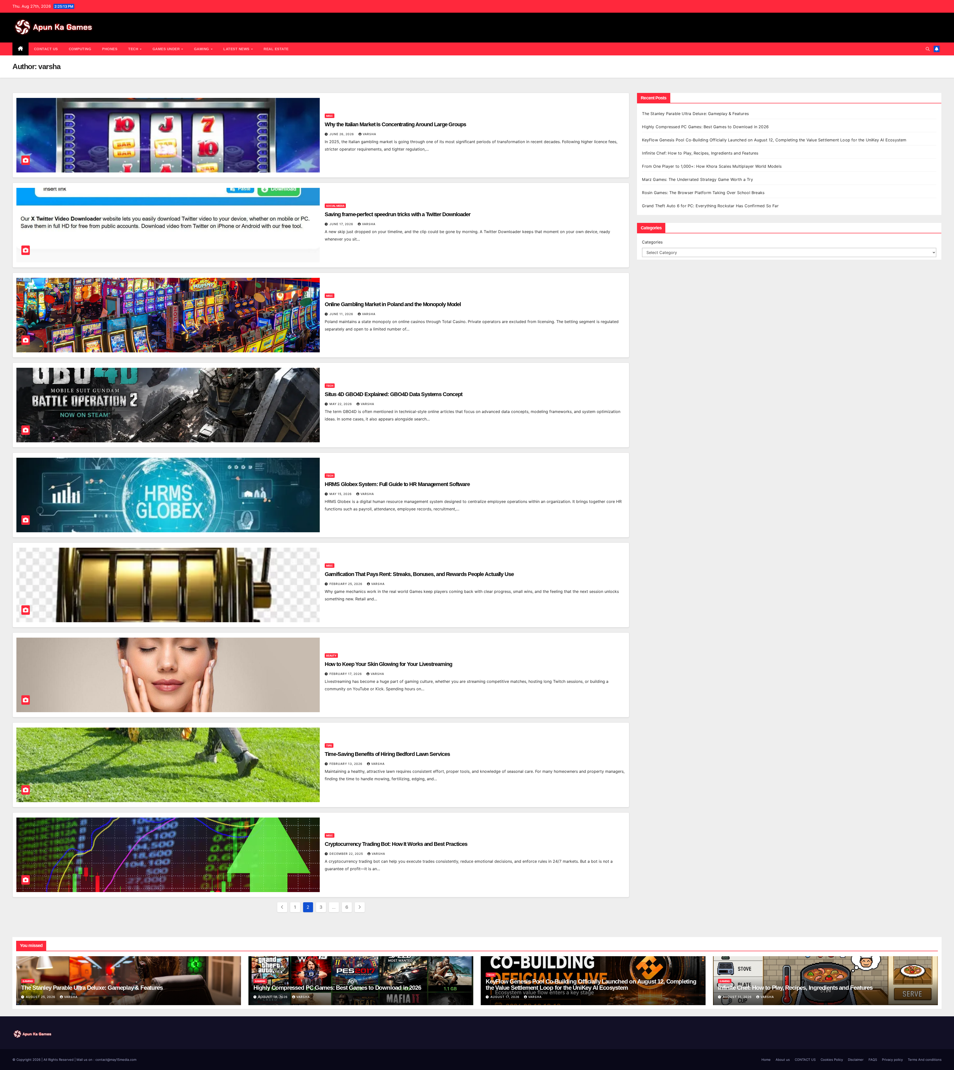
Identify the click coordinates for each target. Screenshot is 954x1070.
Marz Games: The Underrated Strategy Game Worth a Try (697, 179)
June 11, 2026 (341, 314)
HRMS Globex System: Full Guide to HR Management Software (398, 484)
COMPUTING (80, 49)
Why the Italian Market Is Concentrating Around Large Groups (395, 124)
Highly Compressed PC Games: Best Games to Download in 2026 (706, 126)
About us (783, 1060)
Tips (329, 745)
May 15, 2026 (341, 494)
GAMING (202, 49)
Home (766, 1060)
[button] (928, 48)
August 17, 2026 (505, 997)
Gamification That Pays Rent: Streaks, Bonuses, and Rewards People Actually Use (419, 574)
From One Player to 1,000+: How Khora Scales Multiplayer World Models (712, 166)
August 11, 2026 (738, 997)
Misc (329, 115)
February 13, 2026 (346, 764)
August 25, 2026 (41, 997)
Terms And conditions (925, 1060)
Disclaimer (856, 1060)
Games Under (167, 49)
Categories (652, 242)
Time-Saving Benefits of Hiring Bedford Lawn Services (387, 754)
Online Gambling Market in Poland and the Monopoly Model (393, 304)
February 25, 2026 (346, 584)
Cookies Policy (832, 1060)
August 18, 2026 (273, 997)
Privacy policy (892, 1060)
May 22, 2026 (341, 404)
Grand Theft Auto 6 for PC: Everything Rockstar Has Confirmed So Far (711, 205)
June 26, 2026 (342, 134)
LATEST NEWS (236, 49)
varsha (369, 134)
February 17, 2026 (346, 674)
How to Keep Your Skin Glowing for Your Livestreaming (388, 664)
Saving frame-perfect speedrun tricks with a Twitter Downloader (398, 214)
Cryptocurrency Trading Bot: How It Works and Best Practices (396, 844)
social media (335, 205)
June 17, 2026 (341, 224)
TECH (133, 49)
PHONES (109, 49)
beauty (331, 655)
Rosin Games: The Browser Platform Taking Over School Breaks (703, 192)
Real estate (276, 49)
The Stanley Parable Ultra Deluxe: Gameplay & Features (696, 113)
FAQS (873, 1060)
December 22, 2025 (346, 854)
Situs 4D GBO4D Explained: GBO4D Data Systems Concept (393, 394)
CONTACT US (46, 49)
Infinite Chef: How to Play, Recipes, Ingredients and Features (700, 153)
